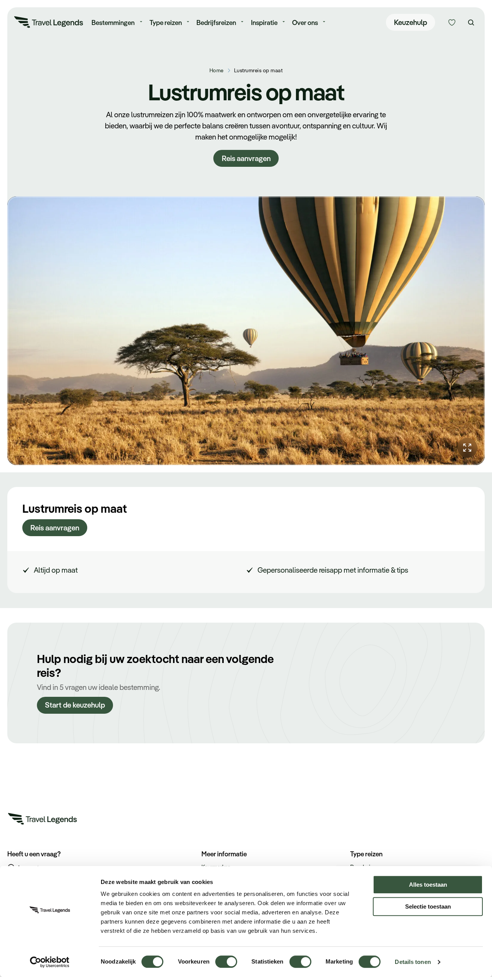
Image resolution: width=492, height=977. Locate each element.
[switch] (226, 957)
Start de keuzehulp (75, 704)
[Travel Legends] (48, 23)
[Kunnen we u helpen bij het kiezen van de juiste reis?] (451, 22)
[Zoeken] (471, 22)
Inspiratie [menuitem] (264, 22)
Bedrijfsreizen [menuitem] (216, 22)
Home (216, 70)
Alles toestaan (428, 884)
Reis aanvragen (246, 158)
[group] (246, 330)
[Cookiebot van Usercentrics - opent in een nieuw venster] (49, 962)
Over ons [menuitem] (305, 22)
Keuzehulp (410, 22)
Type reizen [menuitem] (166, 22)
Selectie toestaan (428, 906)
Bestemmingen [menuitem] (113, 22)
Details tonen (412, 962)
